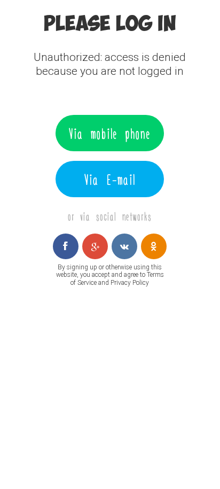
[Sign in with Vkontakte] (124, 246)
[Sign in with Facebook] (65, 246)
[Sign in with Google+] (95, 246)
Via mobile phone (110, 133)
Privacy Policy (130, 282)
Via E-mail (110, 179)
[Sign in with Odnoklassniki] (154, 246)
